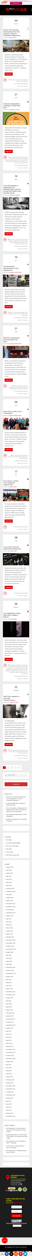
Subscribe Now (16, 633)
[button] (16, 622)
